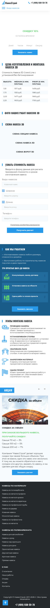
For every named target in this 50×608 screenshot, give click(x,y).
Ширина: (10, 191)
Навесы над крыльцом (11, 542)
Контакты (6, 586)
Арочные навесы (9, 557)
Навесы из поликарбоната (13, 490)
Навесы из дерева (9, 509)
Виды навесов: (9, 179)
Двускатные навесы (10, 553)
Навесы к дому (8, 538)
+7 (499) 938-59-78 (39, 2)
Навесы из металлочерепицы (14, 501)
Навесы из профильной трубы (14, 505)
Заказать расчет (30, 469)
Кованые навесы (9, 512)
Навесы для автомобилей (12, 534)
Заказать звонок (25, 309)
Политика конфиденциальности (25, 225)
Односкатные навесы (11, 549)
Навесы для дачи (9, 546)
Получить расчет (25, 230)
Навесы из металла (10, 523)
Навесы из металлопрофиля (13, 494)
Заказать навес (25, 52)
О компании (7, 571)
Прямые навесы (8, 560)
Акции (4, 582)
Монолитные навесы (10, 516)
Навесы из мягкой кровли (12, 498)
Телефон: (7, 213)
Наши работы (7, 575)
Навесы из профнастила (12, 520)
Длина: (9, 202)
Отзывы (5, 579)
